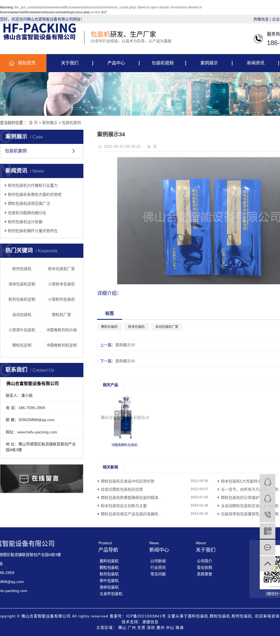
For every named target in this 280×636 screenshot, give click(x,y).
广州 (132, 627)
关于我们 (69, 63)
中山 (170, 627)
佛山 (122, 627)
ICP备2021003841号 (146, 616)
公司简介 (204, 561)
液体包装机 (109, 587)
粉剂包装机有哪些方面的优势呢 (35, 194)
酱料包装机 (109, 561)
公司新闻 (158, 561)
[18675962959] (267, 514)
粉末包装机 (136, 327)
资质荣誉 (204, 574)
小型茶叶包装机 (21, 330)
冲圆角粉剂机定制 (61, 345)
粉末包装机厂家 (61, 269)
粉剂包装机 (21, 269)
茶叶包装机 (109, 580)
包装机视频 (163, 63)
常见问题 (158, 574)
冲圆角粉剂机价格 (61, 330)
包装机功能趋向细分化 (27, 213)
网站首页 (27, 63)
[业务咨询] (267, 482)
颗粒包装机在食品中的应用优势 (127, 481)
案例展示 (209, 63)
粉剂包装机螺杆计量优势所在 (33, 231)
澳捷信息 (150, 622)
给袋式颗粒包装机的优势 (122, 489)
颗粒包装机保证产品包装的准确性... (131, 514)
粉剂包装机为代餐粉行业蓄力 (33, 185)
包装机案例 (71, 122)
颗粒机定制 (21, 345)
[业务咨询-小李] (267, 498)
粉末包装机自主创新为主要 (124, 506)
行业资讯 (158, 567)
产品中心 (116, 63)
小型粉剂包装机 (61, 299)
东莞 (141, 627)
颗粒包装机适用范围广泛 (29, 203)
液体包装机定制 (21, 284)
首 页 (33, 122)
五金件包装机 (111, 593)
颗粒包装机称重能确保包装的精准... (131, 497)
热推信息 (261, 19)
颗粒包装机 (109, 327)
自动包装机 (21, 314)
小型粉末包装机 (61, 284)
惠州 (160, 627)
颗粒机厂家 (61, 314)
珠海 (180, 627)
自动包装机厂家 (166, 327)
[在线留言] (267, 547)
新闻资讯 (255, 63)
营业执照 (204, 567)
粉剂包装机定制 (21, 299)
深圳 (151, 627)
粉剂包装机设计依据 (25, 222)
